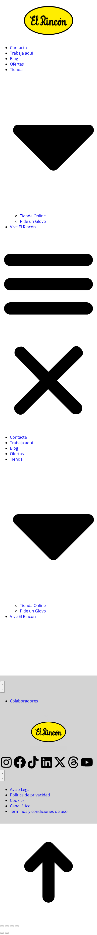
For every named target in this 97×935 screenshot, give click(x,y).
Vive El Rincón (23, 227)
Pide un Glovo (33, 221)
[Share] (7, 926)
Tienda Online (33, 216)
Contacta (18, 47)
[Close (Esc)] (2, 926)
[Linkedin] (46, 762)
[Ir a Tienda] (48, 919)
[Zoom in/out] (17, 926)
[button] (48, 332)
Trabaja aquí (21, 53)
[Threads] (73, 762)
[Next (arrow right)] (7, 933)
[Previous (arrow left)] (2, 933)
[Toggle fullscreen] (12, 926)
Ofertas (17, 64)
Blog (14, 58)
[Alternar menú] (2, 687)
